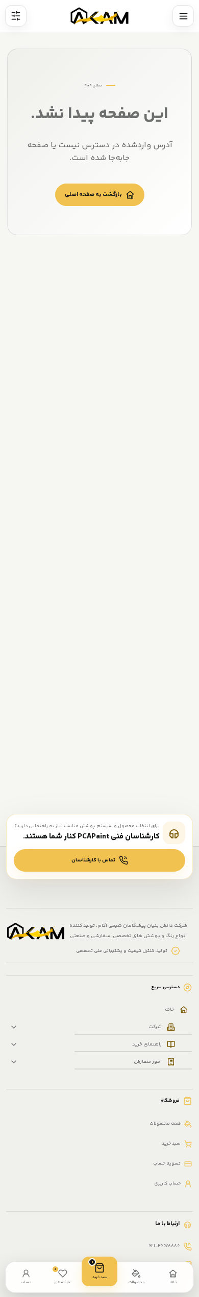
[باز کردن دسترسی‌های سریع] (16, 16)
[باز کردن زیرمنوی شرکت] (13, 1027)
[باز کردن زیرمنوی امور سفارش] (13, 1061)
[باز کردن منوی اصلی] (183, 16)
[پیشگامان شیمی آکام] (100, 16)
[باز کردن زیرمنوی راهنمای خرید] (13, 1044)
